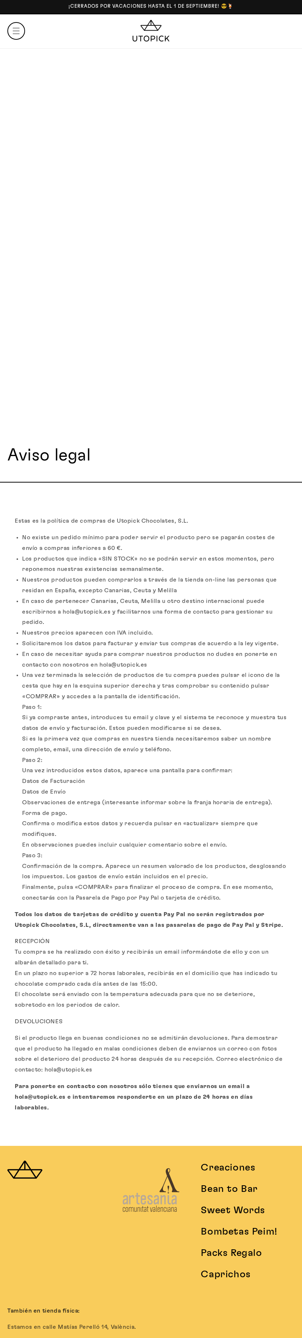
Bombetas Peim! (239, 1231)
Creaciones (228, 1167)
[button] (16, 31)
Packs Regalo (231, 1253)
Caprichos (225, 1274)
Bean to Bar (229, 1189)
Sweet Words (233, 1210)
